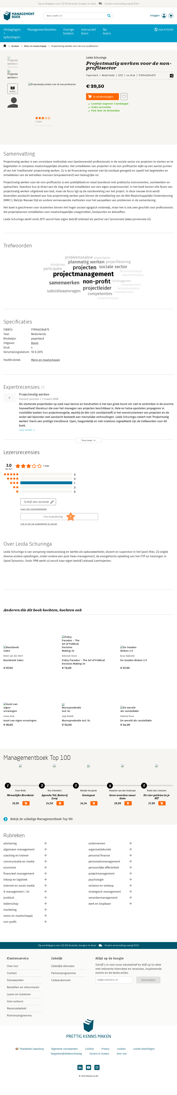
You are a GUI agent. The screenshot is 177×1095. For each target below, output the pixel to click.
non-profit (9, 921)
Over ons (12, 966)
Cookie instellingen (144, 1048)
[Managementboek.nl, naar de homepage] (19, 19)
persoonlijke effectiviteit (103, 867)
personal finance (99, 855)
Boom (35, 343)
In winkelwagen (103, 96)
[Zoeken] (109, 15)
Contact (12, 973)
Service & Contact (99, 1053)
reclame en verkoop (101, 885)
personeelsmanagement (104, 861)
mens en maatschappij (17, 915)
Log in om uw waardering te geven (38, 524)
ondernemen (96, 843)
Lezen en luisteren (19, 994)
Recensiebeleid (16, 1008)
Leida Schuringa (96, 57)
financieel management (18, 873)
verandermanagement (103, 897)
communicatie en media (18, 861)
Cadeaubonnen (61, 980)
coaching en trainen (16, 855)
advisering (10, 843)
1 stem (38, 121)
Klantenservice (18, 958)
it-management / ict (16, 891)
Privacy (105, 1048)
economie (9, 867)
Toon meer (86, 440)
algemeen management (19, 849)
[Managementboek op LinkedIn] (80, 1067)
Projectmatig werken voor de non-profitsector (74, 46)
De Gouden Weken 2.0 (133, 660)
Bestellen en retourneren (23, 987)
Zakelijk (56, 958)
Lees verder (25, 430)
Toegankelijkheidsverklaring (66, 1053)
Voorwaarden (15, 980)
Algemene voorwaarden (64, 1048)
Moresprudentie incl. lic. (76, 720)
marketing (10, 909)
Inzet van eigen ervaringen (19, 720)
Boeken (15, 46)
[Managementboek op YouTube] (88, 1067)
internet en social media (19, 885)
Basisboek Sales (13, 660)
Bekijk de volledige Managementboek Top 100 (41, 819)
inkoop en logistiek (15, 879)
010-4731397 (166, 29)
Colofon (89, 1048)
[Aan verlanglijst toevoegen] (124, 96)
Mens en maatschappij (35, 46)
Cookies (121, 1048)
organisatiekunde (99, 849)
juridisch (8, 897)
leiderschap (10, 903)
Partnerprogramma (19, 1015)
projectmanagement (101, 873)
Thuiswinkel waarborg (31, 1048)
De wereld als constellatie (136, 720)
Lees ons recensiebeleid (33, 509)
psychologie (96, 879)
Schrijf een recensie (36, 501)
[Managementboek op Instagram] (97, 1067)
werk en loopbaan (99, 903)
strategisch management (104, 891)
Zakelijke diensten (62, 966)
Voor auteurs (15, 1001)
